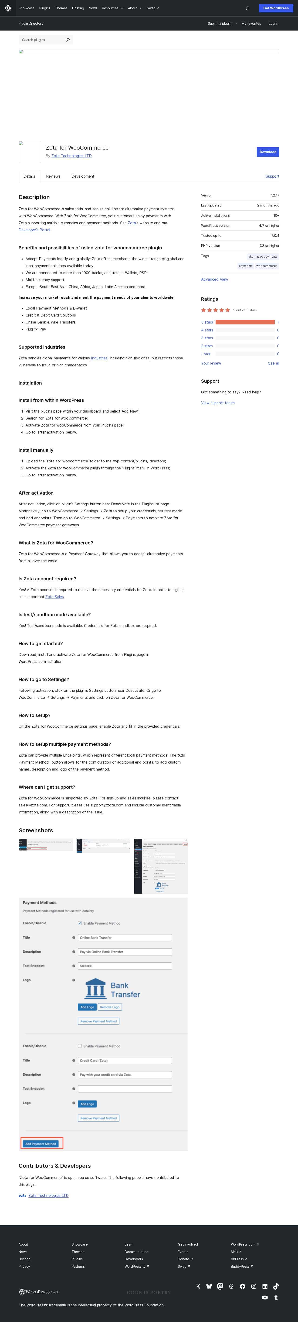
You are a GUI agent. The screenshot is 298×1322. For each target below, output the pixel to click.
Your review (211, 363)
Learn (129, 1244)
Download (268, 152)
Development (82, 176)
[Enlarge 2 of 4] (124, 845)
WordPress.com (245, 1244)
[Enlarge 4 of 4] (181, 904)
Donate (185, 1259)
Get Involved (188, 1244)
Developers (134, 1259)
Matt (236, 1252)
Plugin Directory (31, 23)
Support (272, 176)
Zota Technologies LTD (71, 155)
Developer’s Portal (34, 229)
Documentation (136, 1252)
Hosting (24, 1259)
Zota (132, 222)
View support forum (218, 402)
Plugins (77, 1259)
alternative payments (263, 256)
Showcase (80, 1244)
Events (183, 1252)
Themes (78, 1252)
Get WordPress (276, 8)
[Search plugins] (68, 40)
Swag (184, 1266)
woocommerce (267, 266)
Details (29, 176)
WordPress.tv (137, 1266)
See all (273, 363)
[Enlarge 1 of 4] (66, 845)
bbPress (239, 1259)
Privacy (24, 1266)
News (23, 1252)
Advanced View (214, 279)
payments (246, 266)
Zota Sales (54, 596)
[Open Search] (247, 8)
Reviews (53, 176)
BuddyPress (242, 1266)
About (23, 1244)
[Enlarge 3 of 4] (181, 845)
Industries (99, 358)
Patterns (78, 1266)
